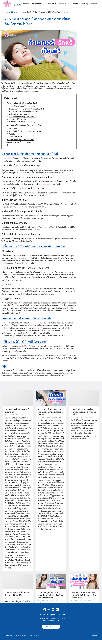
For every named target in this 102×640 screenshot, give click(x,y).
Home (3, 12)
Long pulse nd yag (15, 136)
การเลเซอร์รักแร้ (6, 158)
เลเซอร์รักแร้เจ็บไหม (45, 184)
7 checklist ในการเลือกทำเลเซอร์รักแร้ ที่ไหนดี (22, 103)
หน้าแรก (26, 3)
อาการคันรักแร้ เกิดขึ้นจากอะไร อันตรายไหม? (17, 410)
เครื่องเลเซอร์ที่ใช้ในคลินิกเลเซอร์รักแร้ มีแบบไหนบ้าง (24, 125)
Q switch (12, 134)
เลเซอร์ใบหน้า (51, 3)
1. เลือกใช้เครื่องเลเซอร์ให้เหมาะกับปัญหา (22, 106)
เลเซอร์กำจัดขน (37, 3)
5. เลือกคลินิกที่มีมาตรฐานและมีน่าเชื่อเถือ (22, 116)
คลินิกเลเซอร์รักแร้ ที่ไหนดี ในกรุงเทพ (19, 142)
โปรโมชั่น (75, 3)
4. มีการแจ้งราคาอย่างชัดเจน (19, 114)
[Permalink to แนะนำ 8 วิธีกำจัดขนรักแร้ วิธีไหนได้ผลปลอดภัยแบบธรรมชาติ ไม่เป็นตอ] (51, 398)
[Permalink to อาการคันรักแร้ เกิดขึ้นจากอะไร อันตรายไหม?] (18, 398)
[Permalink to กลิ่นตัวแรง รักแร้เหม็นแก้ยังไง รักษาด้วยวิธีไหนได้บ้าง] (18, 581)
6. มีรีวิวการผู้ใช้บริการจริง (17, 119)
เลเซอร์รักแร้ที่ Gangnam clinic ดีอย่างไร (20, 140)
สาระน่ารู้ (84, 3)
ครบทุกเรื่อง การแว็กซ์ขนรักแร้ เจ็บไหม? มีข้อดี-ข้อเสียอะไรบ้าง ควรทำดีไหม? (83, 595)
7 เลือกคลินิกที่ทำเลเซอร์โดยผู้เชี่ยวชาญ (22, 122)
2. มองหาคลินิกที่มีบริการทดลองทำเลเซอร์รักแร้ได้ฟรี (26, 109)
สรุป (8, 145)
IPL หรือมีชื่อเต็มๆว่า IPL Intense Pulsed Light (25, 131)
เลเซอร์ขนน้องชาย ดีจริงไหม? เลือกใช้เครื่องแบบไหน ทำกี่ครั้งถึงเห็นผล (83, 412)
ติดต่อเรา (94, 3)
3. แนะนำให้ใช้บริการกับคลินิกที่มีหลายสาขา (23, 111)
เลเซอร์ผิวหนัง (64, 3)
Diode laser (13, 128)
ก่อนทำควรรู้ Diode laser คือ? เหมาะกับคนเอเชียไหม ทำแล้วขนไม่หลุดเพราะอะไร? (50, 595)
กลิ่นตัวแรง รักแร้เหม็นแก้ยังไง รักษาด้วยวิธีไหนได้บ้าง (17, 593)
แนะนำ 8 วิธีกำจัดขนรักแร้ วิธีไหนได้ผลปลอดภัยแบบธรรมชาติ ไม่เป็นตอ (51, 412)
